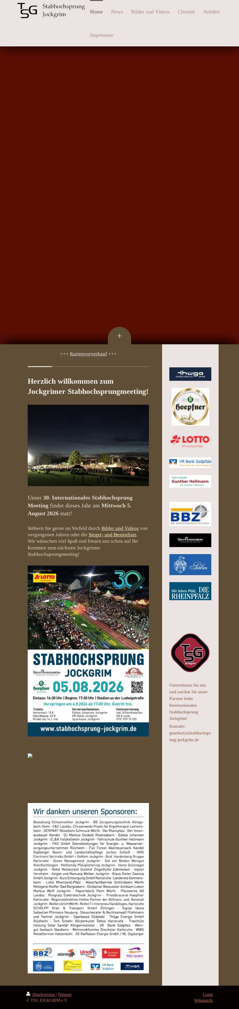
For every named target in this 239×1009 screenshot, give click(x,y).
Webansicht (203, 1000)
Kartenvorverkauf (88, 354)
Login (208, 994)
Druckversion (43, 994)
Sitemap (64, 994)
